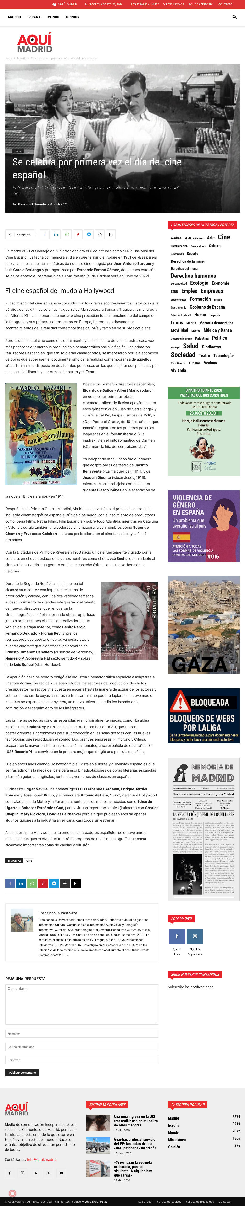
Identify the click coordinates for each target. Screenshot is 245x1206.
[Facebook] (45, 234)
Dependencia (177, 254)
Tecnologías (223, 355)
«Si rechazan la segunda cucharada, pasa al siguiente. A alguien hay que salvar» (133, 1169)
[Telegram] (89, 234)
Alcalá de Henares (194, 238)
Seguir (195, 930)
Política (219, 338)
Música (195, 330)
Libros (177, 322)
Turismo (194, 363)
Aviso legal (145, 1202)
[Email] (111, 234)
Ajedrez (176, 238)
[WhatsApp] (67, 234)
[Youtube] (61, 1173)
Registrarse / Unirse (145, 4)
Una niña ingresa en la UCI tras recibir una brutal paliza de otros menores (136, 1120)
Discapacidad (179, 283)
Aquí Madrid (181, 918)
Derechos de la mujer (188, 261)
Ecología (199, 283)
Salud (191, 346)
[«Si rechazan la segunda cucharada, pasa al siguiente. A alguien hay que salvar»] (98, 1168)
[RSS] (35, 1173)
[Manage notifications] (12, 1193)
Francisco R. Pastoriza (32, 204)
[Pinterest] (78, 234)
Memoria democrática (216, 323)
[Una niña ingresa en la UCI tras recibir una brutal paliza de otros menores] (98, 1123)
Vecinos (210, 362)
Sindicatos (211, 347)
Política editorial (201, 4)
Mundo (53, 17)
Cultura (215, 245)
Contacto (225, 4)
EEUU (174, 292)
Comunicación (179, 246)
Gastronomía (178, 307)
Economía (220, 283)
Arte (211, 237)
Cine (29, 860)
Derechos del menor (185, 269)
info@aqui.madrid (42, 1159)
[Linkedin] (56, 234)
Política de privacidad (200, 1202)
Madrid (14, 17)
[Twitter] (48, 1173)
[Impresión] (100, 234)
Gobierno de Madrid (181, 315)
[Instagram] (22, 1173)
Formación (200, 299)
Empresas (212, 290)
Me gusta (177, 930)
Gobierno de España (207, 307)
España (34, 17)
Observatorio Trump (181, 338)
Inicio (8, 58)
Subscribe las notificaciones (190, 986)
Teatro (204, 355)
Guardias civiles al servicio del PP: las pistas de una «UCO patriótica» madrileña (135, 1143)
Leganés (215, 315)
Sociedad (183, 354)
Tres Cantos (178, 363)
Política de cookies (169, 1202)
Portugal (175, 347)
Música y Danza (218, 330)
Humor (200, 314)
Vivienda (178, 370)
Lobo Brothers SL (96, 1202)
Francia (218, 299)
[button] (234, 17)
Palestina (202, 338)
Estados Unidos (178, 299)
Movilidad (179, 330)
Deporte (192, 253)
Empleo (189, 291)
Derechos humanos (193, 275)
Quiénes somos (173, 4)
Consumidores (198, 246)
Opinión (73, 17)
